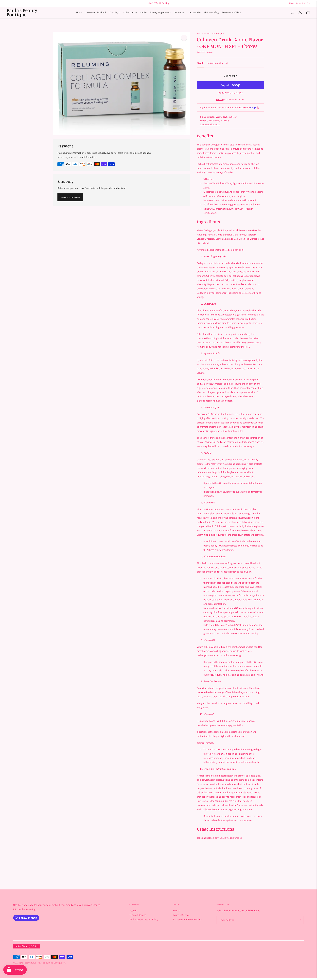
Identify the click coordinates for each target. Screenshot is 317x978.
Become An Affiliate (231, 12)
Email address (226, 916)
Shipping (220, 99)
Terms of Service (137, 914)
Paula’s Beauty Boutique (210, 33)
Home (79, 12)
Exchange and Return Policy (143, 919)
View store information (210, 124)
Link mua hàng (211, 12)
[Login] (300, 12)
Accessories (195, 12)
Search (133, 910)
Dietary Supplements (160, 12)
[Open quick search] (292, 12)
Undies (143, 12)
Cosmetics (179, 12)
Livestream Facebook (96, 12)
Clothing (114, 12)
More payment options (230, 93)
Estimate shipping (70, 197)
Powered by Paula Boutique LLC (52, 962)
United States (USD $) (298, 3)
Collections (129, 12)
